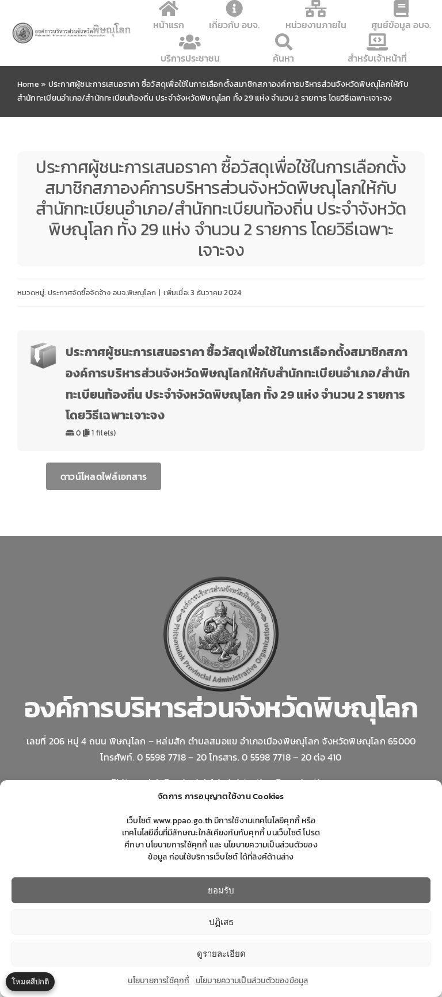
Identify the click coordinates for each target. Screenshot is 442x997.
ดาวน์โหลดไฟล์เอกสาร (103, 476)
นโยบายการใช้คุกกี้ (158, 981)
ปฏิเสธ (221, 922)
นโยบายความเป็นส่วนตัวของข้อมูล (252, 981)
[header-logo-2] (72, 26)
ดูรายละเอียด (221, 953)
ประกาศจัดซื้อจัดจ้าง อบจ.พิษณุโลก (102, 292)
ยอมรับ (221, 890)
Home (28, 84)
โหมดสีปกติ (30, 981)
